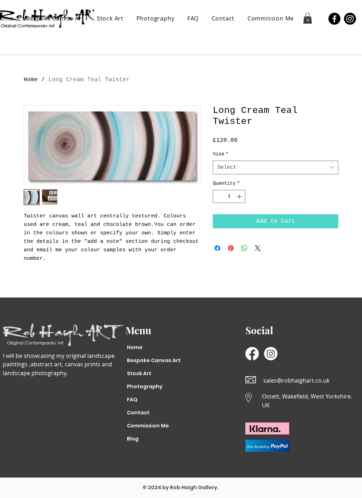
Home (31, 80)
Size (220, 154)
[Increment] (239, 196)
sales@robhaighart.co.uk (296, 380)
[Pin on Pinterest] (231, 248)
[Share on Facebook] (217, 248)
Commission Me (148, 425)
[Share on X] (257, 248)
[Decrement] (218, 196)
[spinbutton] (229, 196)
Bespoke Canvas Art (149, 360)
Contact (138, 412)
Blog (133, 438)
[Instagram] (350, 19)
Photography (145, 386)
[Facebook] (334, 19)
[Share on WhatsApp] (244, 248)
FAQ (132, 399)
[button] (307, 18)
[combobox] (275, 167)
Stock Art (139, 373)
